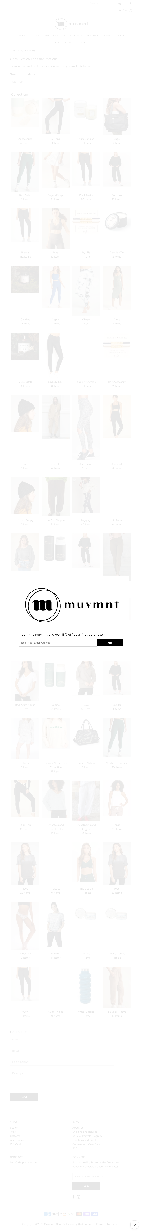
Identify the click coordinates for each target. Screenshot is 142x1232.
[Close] (127, 578)
